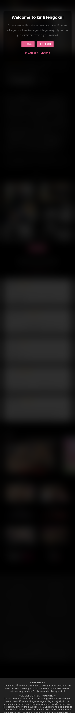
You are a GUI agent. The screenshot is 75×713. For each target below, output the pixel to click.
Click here (9, 685)
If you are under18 (37, 53)
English (45, 44)
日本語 (28, 44)
